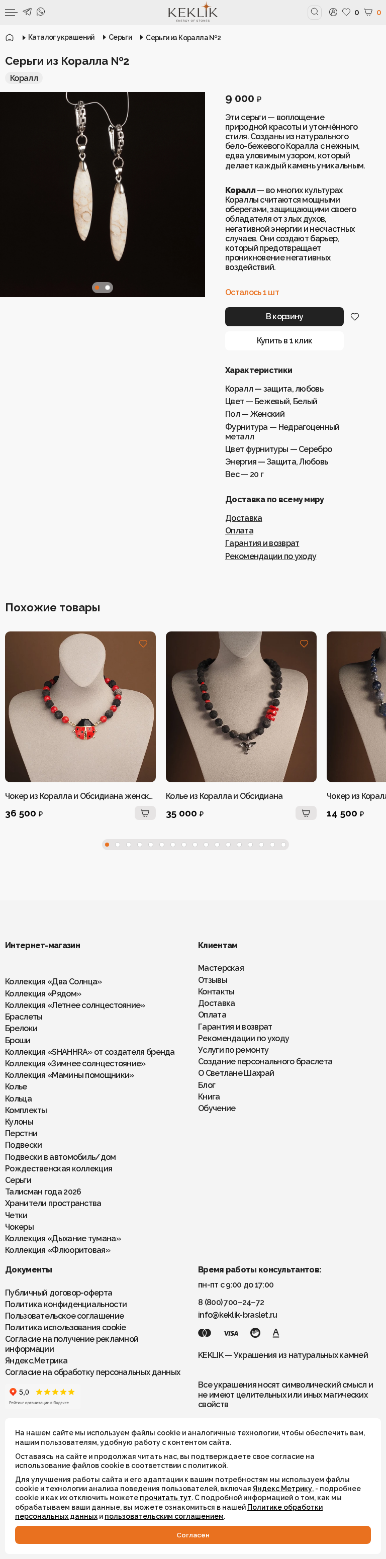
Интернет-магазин (42, 945)
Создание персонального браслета (265, 1061)
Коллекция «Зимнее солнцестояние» (75, 1063)
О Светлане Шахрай (236, 1073)
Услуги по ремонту (233, 1050)
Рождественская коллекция (58, 1168)
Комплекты (26, 1110)
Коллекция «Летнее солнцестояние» (75, 1005)
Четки (16, 1215)
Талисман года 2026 (43, 1192)
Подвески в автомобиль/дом (60, 1157)
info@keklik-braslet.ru (237, 1315)
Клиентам (217, 945)
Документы (28, 1269)
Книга (209, 1097)
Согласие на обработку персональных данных (92, 1372)
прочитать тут (165, 1498)
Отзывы (212, 980)
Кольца (18, 1099)
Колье (16, 1086)
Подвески (23, 1145)
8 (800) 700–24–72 (231, 1302)
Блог (206, 1085)
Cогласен (193, 1535)
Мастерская (221, 968)
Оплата (239, 530)
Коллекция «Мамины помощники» (69, 1075)
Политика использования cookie (65, 1327)
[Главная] (9, 37)
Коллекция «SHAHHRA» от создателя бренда (90, 1052)
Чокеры (19, 1227)
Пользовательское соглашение (64, 1316)
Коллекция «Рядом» (43, 993)
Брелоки (21, 1028)
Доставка (243, 518)
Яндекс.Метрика (36, 1360)
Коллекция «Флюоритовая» (57, 1250)
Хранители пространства (53, 1203)
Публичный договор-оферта (58, 1293)
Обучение (216, 1108)
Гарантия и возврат (262, 543)
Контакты (216, 991)
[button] (97, 288)
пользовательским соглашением (164, 1516)
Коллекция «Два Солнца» (53, 981)
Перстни (21, 1133)
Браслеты (23, 1017)
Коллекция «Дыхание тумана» (63, 1238)
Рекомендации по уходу (270, 556)
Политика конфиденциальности (66, 1304)
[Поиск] (315, 12)
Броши (18, 1040)
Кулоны (19, 1122)
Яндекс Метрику (282, 1489)
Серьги (18, 1180)
